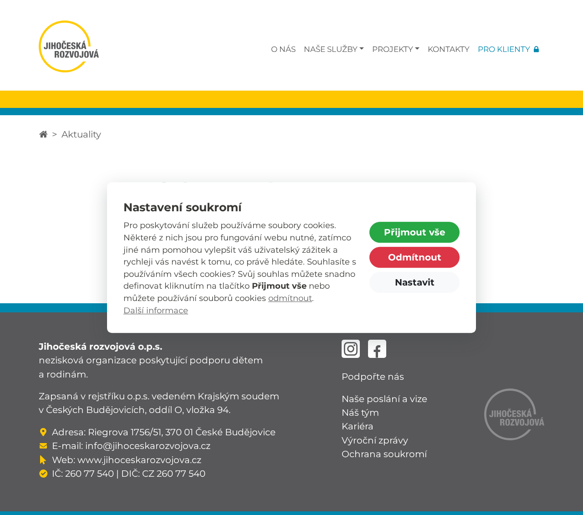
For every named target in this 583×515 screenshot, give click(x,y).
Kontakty (449, 49)
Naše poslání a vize (384, 398)
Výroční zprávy (375, 440)
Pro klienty (504, 49)
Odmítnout (414, 257)
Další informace (155, 310)
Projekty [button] (392, 49)
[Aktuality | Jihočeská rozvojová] (69, 46)
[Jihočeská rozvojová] (43, 134)
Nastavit (415, 282)
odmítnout (290, 298)
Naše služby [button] (331, 49)
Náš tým (360, 412)
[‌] (351, 349)
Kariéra (357, 426)
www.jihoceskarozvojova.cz (139, 459)
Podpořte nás (373, 376)
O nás (283, 49)
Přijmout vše (414, 232)
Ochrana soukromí (384, 453)
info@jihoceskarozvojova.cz (147, 445)
